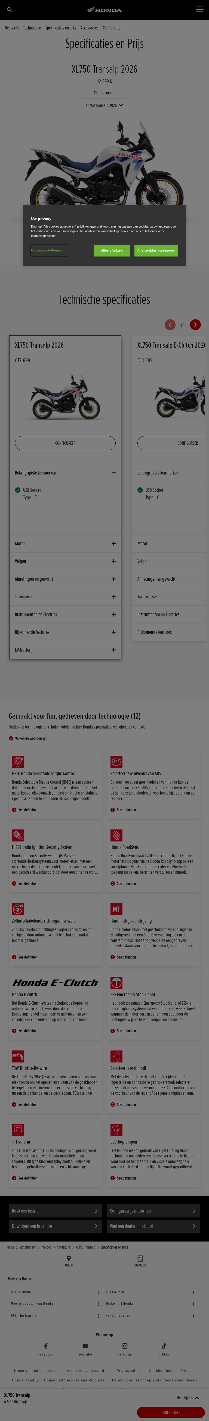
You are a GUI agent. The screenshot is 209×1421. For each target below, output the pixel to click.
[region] (104, 235)
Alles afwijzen (112, 250)
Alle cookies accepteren (156, 250)
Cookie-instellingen (46, 250)
